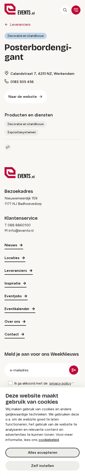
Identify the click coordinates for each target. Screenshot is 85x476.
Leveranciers (20, 24)
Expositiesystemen (21, 132)
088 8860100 (19, 225)
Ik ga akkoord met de (42, 383)
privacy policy (60, 383)
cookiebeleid (49, 440)
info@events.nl (21, 230)
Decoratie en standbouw (25, 36)
